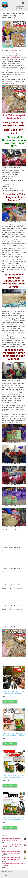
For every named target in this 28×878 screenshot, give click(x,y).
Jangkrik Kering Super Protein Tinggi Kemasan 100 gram (13, 692)
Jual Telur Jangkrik (12, 50)
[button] (23, 3)
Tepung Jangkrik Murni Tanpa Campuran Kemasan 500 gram (13, 776)
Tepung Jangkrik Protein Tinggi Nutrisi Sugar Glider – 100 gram (14, 734)
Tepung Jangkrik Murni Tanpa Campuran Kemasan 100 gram (13, 818)
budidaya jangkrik (13, 57)
